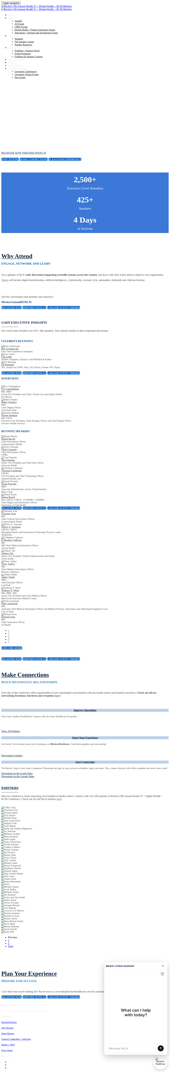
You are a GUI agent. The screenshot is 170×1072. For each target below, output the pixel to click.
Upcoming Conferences (26, 71)
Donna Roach (8, 497)
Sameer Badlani (9, 415)
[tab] (85, 710)
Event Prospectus (23, 53)
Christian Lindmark (11, 471)
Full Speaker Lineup (24, 42)
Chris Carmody (9, 449)
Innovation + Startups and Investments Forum (36, 33)
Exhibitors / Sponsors (20, 48)
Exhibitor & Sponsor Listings (28, 56)
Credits (12, 63)
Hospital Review (9, 1022)
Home (11, 15)
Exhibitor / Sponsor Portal (27, 50)
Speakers (13, 36)
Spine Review (7, 1033)
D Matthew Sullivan (11, 540)
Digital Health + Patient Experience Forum (35, 30)
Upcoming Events (18, 68)
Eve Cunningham (10, 389)
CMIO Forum (21, 27)
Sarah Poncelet (8, 484)
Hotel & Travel (17, 60)
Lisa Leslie (6, 357)
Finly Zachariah (9, 603)
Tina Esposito (8, 460)
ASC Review (7, 1028)
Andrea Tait (7, 553)
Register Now (16, 65)
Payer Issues (7, 1050)
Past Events (20, 77)
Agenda (12, 18)
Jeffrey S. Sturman (11, 527)
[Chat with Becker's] (160, 1062)
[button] (11, 152)
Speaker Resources (23, 44)
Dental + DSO (8, 1045)
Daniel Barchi (8, 439)
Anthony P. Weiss (10, 590)
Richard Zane (8, 617)
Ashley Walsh (8, 577)
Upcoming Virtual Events (27, 74)
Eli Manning (7, 365)
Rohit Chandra (9, 402)
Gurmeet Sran (8, 514)
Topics (4, 280)
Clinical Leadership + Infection (16, 1039)
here (59, 799)
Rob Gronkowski (9, 349)
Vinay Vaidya (8, 564)
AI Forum (19, 24)
